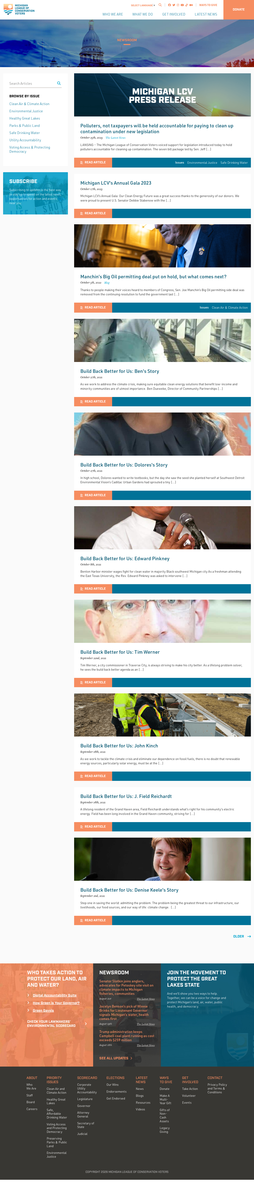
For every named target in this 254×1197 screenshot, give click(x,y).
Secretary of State (85, 1125)
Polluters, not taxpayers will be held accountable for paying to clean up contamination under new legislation (156, 128)
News (140, 1089)
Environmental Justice (202, 162)
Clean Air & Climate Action (230, 307)
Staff (29, 1095)
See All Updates (113, 1058)
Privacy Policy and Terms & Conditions (217, 1088)
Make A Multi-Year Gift (165, 1099)
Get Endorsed (115, 1098)
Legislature (85, 1099)
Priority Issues (54, 1080)
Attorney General (83, 1114)
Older (238, 936)
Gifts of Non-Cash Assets (165, 1115)
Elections (115, 1078)
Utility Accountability (25, 140)
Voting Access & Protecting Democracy (29, 149)
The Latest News (115, 138)
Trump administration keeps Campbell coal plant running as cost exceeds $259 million (126, 1035)
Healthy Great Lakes (24, 118)
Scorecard (87, 1078)
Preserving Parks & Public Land (57, 1142)
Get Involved (173, 14)
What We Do (142, 14)
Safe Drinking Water (234, 162)
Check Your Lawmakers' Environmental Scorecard (51, 1024)
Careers (31, 1109)
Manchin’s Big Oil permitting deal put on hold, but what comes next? (153, 276)
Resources (143, 1102)
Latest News (206, 14)
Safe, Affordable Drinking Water (57, 1113)
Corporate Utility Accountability (87, 1088)
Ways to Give (208, 5)
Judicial (82, 1134)
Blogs (140, 1095)
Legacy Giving (165, 1130)
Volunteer (189, 1095)
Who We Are (112, 14)
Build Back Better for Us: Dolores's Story (124, 465)
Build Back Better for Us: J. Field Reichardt (126, 796)
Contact (215, 1078)
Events (186, 1102)
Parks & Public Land (24, 125)
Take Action (190, 1089)
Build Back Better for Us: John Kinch (119, 745)
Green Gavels (43, 1011)
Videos (140, 1109)
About (31, 1078)
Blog (107, 283)
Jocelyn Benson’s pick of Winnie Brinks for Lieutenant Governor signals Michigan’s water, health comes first (124, 1012)
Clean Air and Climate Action (56, 1090)
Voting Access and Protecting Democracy (57, 1128)
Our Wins (112, 1084)
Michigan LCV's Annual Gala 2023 (115, 183)
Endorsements (116, 1091)
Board (30, 1102)
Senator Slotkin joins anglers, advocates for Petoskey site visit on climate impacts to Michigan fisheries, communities (126, 987)
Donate (239, 10)
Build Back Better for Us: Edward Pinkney (125, 558)
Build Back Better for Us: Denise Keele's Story (129, 890)
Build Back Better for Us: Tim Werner (120, 652)
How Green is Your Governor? (56, 1003)
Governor (83, 1106)
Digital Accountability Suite (55, 995)
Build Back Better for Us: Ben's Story (119, 371)
